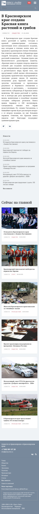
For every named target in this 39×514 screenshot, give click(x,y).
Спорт (13, 274)
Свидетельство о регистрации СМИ (13, 493)
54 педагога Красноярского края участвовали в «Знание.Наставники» (19, 143)
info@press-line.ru (7, 452)
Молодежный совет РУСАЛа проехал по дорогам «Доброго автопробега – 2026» (17, 175)
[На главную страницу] (11, 3)
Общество (16, 33)
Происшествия (16, 311)
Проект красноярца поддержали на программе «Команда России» (19, 167)
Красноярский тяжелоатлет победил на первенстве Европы (16, 151)
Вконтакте (32, 454)
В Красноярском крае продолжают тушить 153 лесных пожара (19, 183)
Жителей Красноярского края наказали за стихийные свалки (17, 159)
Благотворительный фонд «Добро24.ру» (15, 489)
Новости (5, 33)
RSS (36, 454)
